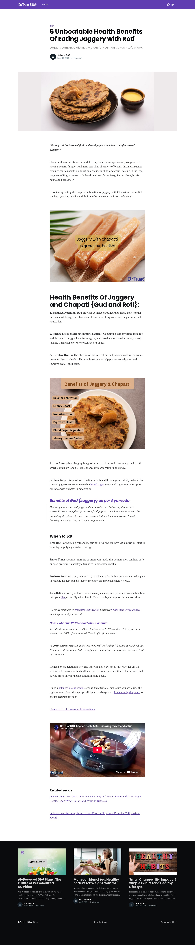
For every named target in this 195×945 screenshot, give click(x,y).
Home (45, 4)
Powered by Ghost (169, 922)
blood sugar (97, 484)
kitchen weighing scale (127, 692)
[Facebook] (168, 4)
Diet (52, 26)
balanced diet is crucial (71, 688)
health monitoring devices (125, 609)
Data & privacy (100, 922)
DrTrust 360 (63, 55)
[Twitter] (172, 4)
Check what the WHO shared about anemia (78, 623)
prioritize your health (87, 609)
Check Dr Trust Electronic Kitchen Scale (72, 709)
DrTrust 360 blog (25, 922)
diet (63, 597)
